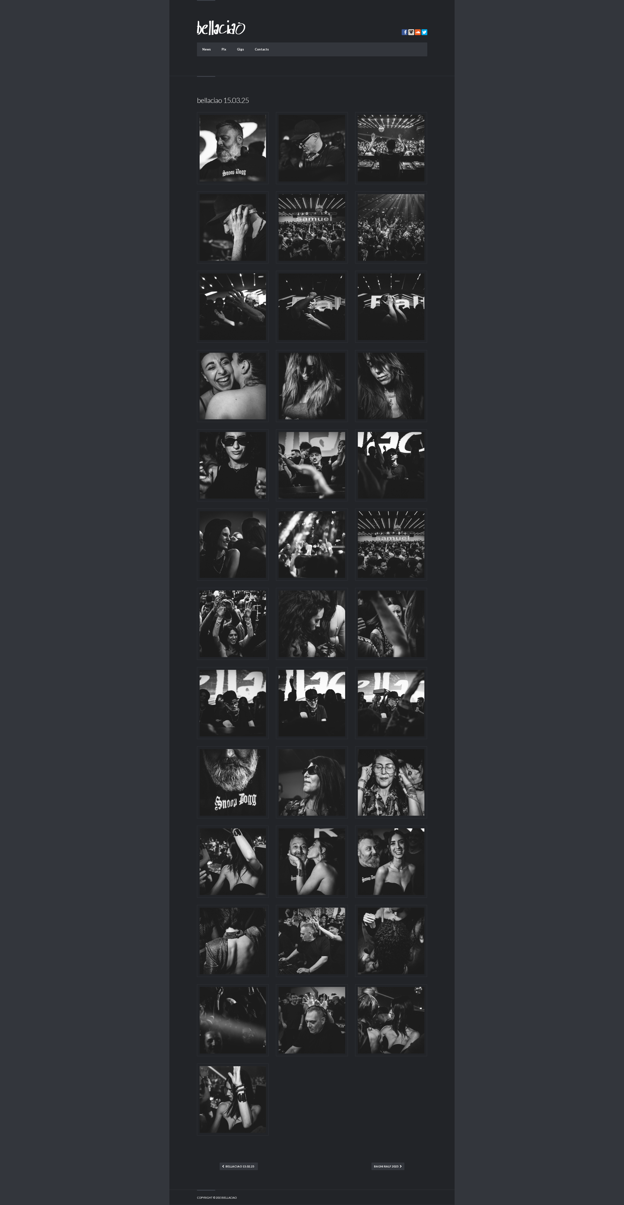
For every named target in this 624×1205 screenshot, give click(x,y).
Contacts (262, 49)
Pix (224, 49)
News (206, 49)
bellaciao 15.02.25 (239, 1166)
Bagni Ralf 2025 (386, 1166)
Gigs (240, 49)
